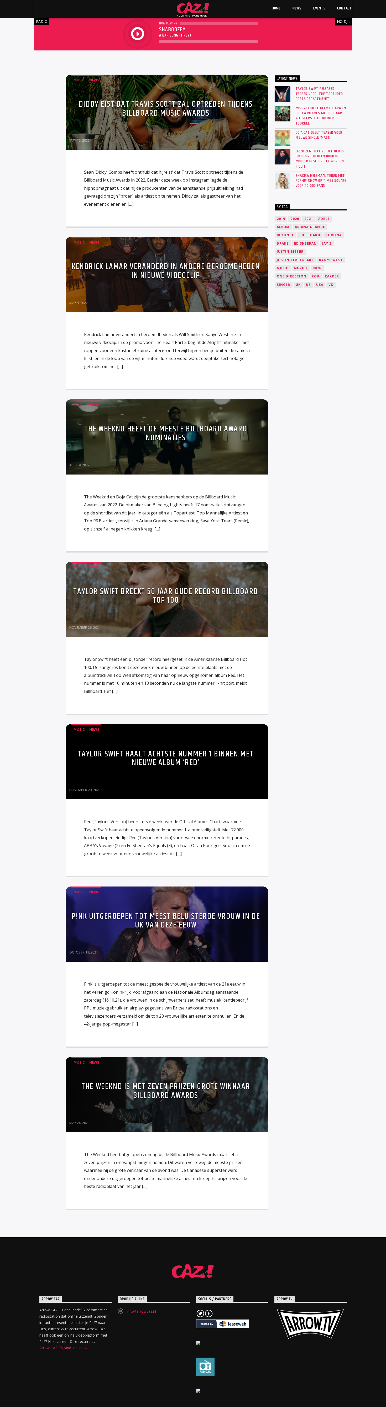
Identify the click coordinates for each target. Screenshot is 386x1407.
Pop (316, 276)
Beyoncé (285, 235)
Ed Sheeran (305, 243)
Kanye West (331, 260)
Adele (324, 219)
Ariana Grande (310, 227)
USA (320, 284)
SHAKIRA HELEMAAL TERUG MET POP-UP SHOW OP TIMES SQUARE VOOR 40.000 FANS (321, 180)
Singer (283, 284)
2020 (294, 219)
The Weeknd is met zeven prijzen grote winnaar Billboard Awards (165, 1091)
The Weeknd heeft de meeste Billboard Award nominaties (165, 433)
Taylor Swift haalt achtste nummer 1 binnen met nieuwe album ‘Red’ (166, 758)
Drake (283, 243)
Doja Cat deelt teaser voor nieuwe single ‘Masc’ (319, 135)
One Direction (292, 276)
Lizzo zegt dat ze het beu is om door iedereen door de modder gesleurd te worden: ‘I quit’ (320, 159)
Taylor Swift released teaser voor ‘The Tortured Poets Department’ (319, 93)
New (317, 268)
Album (283, 227)
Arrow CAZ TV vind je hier (61, 1347)
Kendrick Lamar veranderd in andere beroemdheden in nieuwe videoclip (166, 271)
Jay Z (327, 243)
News (94, 80)
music (283, 268)
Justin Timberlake (295, 260)
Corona (334, 235)
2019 (281, 219)
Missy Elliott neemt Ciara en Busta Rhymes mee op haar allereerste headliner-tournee (321, 116)
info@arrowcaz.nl (141, 1311)
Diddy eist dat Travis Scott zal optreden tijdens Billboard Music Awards (166, 109)
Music (79, 80)
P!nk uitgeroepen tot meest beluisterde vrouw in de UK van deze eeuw (165, 921)
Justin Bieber (290, 251)
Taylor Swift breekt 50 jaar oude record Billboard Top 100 (165, 596)
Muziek (301, 268)
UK (298, 284)
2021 (308, 219)
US (308, 284)
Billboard (309, 235)
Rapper (332, 276)
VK (330, 284)
